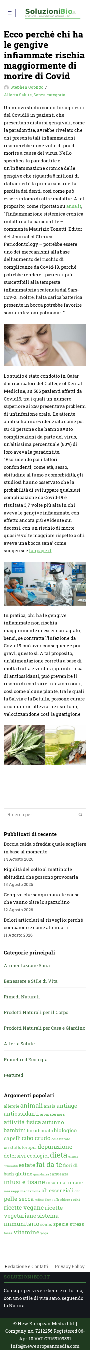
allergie (11, 1106)
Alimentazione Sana (27, 965)
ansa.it (73, 206)
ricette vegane (24, 1207)
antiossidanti (21, 1113)
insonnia (55, 1182)
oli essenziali (58, 1190)
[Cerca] (80, 814)
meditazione (30, 1191)
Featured (13, 1075)
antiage (66, 1105)
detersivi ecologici (26, 1156)
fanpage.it (40, 550)
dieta (58, 1155)
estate (27, 1164)
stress (77, 1224)
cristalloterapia (20, 1147)
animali (31, 1105)
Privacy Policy (69, 1266)
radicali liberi (43, 1200)
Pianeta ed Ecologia (26, 1059)
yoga (44, 1233)
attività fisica (22, 1122)
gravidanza (41, 1174)
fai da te (49, 1164)
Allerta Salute (18, 94)
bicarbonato (40, 1130)
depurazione (55, 1146)
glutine (23, 1173)
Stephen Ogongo (26, 87)
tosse (8, 1233)
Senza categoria (49, 94)
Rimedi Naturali (22, 997)
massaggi (11, 1191)
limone (74, 1182)
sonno (46, 1224)
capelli (12, 1138)
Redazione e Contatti (26, 1266)
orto (77, 1191)
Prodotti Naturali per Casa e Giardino (44, 1028)
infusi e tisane (24, 1182)
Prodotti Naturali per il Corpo (36, 1012)
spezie (60, 1224)
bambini (15, 1130)
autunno (53, 1122)
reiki (75, 1199)
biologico (65, 1130)
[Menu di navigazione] (10, 13)
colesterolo (61, 1139)
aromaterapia (52, 1114)
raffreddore (61, 1200)
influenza (59, 1173)
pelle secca (19, 1198)
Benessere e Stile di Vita (31, 981)
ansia (50, 1106)
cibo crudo (36, 1138)
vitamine (26, 1232)
